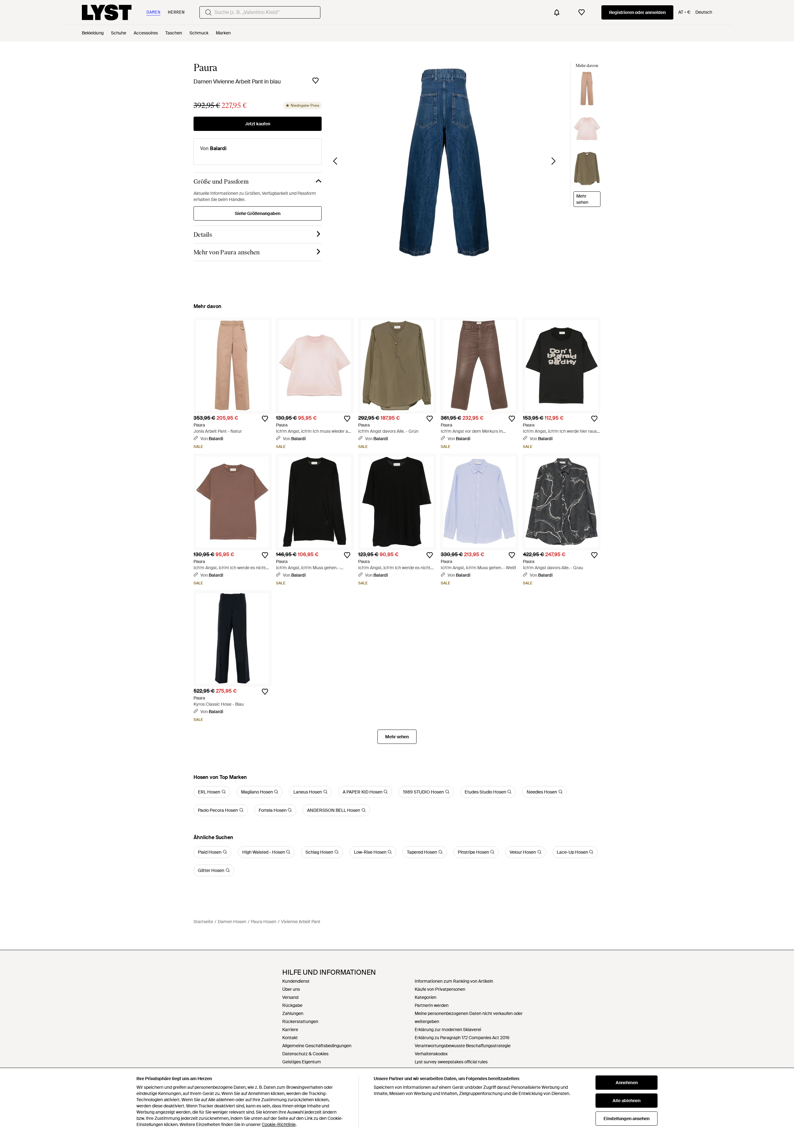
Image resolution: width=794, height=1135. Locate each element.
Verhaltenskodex (431, 1054)
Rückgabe (292, 1005)
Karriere (290, 1029)
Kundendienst (296, 981)
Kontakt (290, 1037)
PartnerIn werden (431, 1005)
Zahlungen (292, 1013)
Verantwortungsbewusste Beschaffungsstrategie (463, 1045)
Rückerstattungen (300, 1021)
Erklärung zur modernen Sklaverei (448, 1029)
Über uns (291, 989)
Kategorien (425, 997)
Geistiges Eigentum (301, 1062)
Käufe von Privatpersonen (440, 989)
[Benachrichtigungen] (556, 12)
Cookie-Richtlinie (279, 1124)
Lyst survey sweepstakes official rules (451, 1062)
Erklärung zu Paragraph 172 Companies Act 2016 (462, 1037)
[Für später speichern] (315, 80)
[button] (444, 162)
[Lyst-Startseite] (107, 12)
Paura (205, 68)
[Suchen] (208, 12)
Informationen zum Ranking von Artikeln (454, 981)
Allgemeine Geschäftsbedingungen (316, 1045)
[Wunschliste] (581, 12)
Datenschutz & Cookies (305, 1054)
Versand (290, 997)
